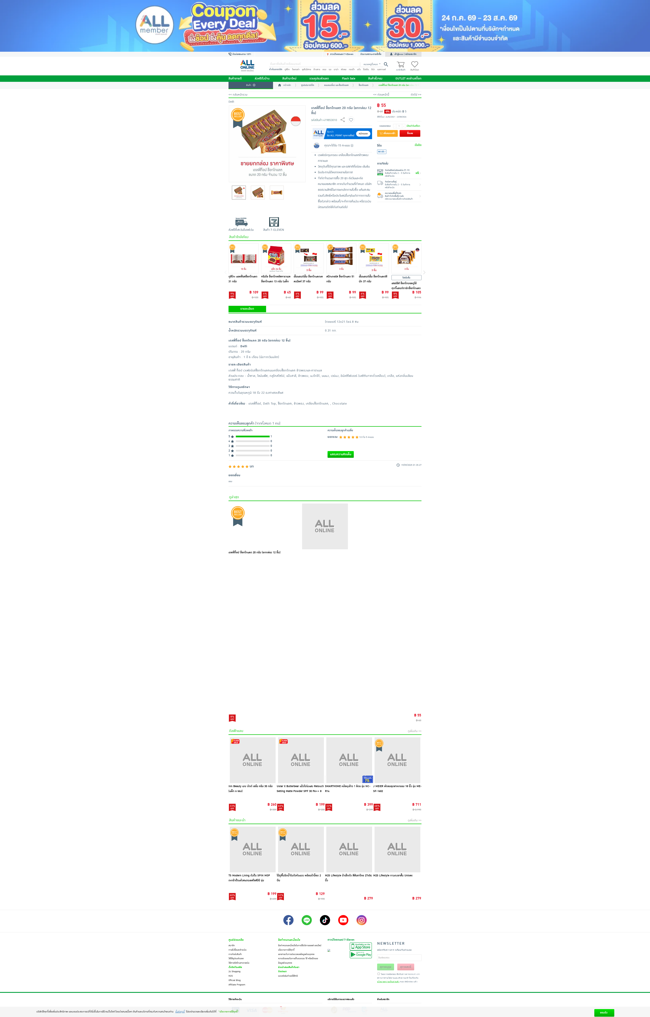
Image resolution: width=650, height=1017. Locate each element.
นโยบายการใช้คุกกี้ (286, 950)
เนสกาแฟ (381, 69)
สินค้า (248, 85)
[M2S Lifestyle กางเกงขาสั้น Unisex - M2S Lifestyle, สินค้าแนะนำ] (397, 849)
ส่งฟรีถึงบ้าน (262, 78)
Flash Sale (348, 78)
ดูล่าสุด (234, 497)
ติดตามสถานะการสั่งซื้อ (370, 54)
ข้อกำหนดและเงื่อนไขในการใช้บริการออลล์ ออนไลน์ (299, 945)
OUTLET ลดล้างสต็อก (408, 78)
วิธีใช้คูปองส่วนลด (236, 958)
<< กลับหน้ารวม (238, 95)
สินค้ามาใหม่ (289, 78)
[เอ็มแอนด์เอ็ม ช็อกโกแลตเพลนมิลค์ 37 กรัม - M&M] (309, 258)
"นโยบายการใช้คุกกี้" (228, 1011)
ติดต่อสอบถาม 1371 (241, 54)
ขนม (324, 69)
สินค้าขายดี (235, 78)
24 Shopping (234, 971)
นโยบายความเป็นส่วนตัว (388, 981)
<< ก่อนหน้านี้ (381, 95)
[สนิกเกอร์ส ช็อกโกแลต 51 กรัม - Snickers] (341, 258)
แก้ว (359, 69)
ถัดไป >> (416, 95)
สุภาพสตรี (405, 967)
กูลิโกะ (287, 69)
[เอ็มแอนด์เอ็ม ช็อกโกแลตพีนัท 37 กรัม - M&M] (374, 258)
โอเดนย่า (296, 69)
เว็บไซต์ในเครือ (235, 967)
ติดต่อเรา (282, 971)
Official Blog (235, 980)
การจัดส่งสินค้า (235, 954)
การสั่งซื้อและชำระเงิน (237, 950)
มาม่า (336, 69)
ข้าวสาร (316, 69)
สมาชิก (232, 945)
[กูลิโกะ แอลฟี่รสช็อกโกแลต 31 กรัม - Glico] (244, 258)
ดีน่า (373, 69)
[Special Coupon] (325, 26)
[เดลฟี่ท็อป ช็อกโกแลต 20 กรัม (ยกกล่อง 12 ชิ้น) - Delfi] (325, 526)
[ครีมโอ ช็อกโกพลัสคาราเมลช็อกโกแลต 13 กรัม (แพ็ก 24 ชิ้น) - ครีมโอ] (276, 258)
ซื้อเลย (410, 133)
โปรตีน (366, 69)
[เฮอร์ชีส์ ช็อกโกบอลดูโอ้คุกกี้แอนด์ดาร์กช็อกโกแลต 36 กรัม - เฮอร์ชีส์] (407, 258)
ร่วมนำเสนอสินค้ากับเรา (288, 967)
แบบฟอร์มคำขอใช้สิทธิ (288, 976)
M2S (231, 976)
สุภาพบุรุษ (385, 967)
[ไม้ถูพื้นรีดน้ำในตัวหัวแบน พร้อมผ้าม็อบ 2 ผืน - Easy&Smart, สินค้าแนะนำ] (301, 849)
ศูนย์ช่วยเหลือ (236, 940)
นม (330, 69)
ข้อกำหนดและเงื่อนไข (289, 940)
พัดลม (343, 69)
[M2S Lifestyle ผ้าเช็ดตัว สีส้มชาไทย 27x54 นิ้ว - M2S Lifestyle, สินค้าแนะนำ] (349, 849)
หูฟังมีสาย (306, 69)
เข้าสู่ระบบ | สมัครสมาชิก (405, 54)
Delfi (231, 102)
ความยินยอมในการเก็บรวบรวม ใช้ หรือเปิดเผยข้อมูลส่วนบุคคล (298, 961)
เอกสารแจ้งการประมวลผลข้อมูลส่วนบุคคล (296, 954)
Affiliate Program (237, 984)
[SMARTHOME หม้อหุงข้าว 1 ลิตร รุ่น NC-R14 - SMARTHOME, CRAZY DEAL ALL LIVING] (349, 760)
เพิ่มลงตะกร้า (389, 133)
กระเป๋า (352, 69)
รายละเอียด (247, 309)
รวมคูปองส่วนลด (319, 78)
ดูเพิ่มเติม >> (414, 731)
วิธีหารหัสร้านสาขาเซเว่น (239, 963)
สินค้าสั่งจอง (375, 78)
